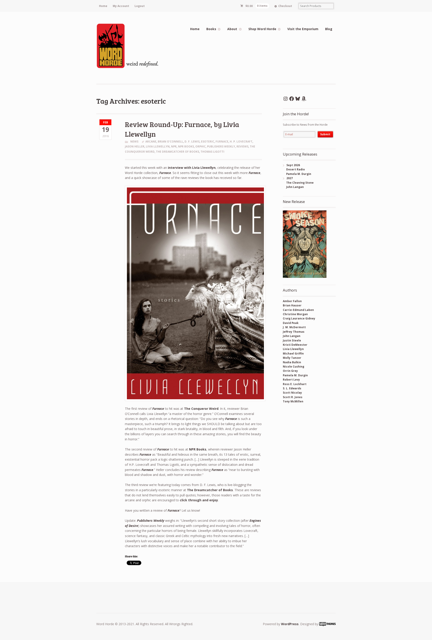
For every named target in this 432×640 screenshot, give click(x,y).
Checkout (285, 6)
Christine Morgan (295, 314)
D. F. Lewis (192, 141)
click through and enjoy (199, 500)
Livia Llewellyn (293, 349)
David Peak (291, 323)
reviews (242, 146)
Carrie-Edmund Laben (298, 310)
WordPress (290, 624)
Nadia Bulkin (292, 362)
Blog (328, 29)
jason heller (134, 146)
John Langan (291, 336)
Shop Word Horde (262, 29)
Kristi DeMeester (295, 345)
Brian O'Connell (170, 141)
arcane (150, 141)
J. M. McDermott (294, 327)
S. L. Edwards (292, 388)
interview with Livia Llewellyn (192, 167)
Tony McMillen (293, 401)
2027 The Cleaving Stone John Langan (298, 182)
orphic (200, 146)
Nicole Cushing (293, 366)
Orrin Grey (290, 371)
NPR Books (186, 146)
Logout (140, 6)
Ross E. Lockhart (294, 384)
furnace (222, 141)
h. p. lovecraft (241, 141)
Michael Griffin (293, 353)
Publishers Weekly (221, 146)
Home (103, 6)
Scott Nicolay (292, 393)
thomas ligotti (212, 152)
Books (211, 29)
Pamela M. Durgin (295, 375)
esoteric (207, 141)
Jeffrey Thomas (293, 332)
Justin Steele (292, 340)
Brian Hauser (292, 305)
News (134, 141)
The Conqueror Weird (201, 408)
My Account (121, 6)
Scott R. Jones (292, 397)
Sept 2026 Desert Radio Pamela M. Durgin (297, 169)
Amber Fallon (292, 301)
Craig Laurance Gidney (299, 318)
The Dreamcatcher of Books (177, 152)
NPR (174, 146)
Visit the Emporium (302, 29)
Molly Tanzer (292, 358)
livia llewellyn (158, 146)
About (232, 29)
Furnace (165, 173)
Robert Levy (291, 379)
